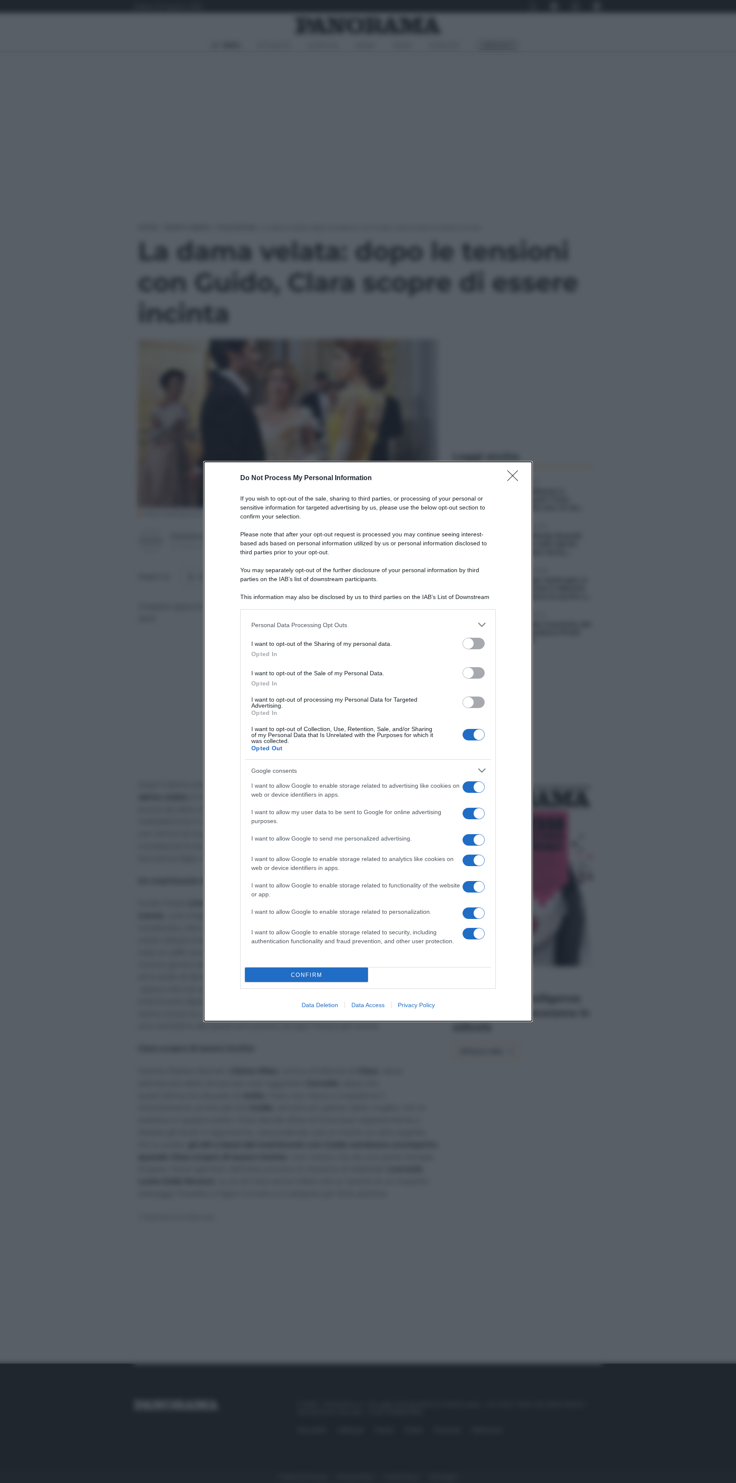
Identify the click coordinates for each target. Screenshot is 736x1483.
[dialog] (368, 741)
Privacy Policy (416, 1005)
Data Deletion (320, 1005)
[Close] (515, 478)
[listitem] (368, 624)
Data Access (368, 1005)
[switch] (474, 643)
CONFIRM (306, 975)
